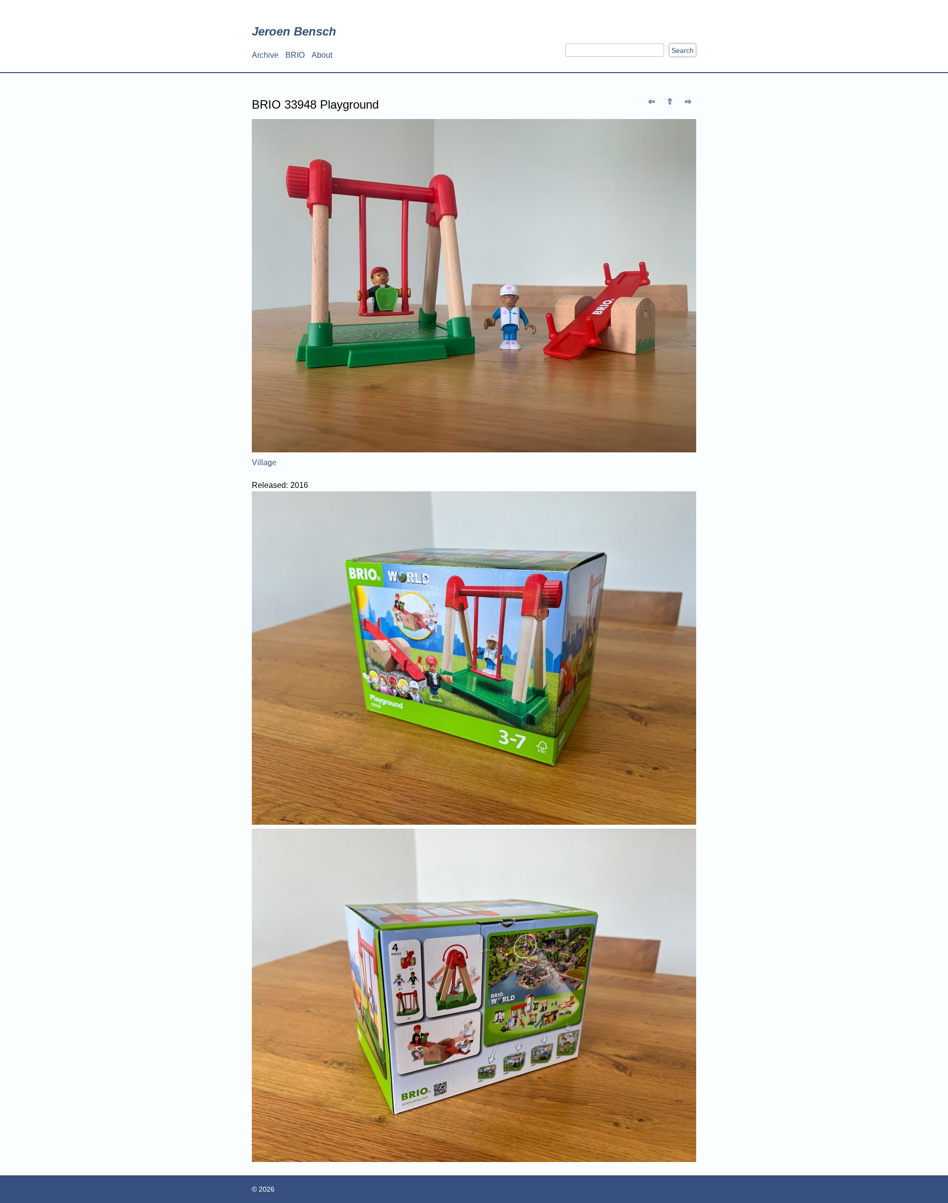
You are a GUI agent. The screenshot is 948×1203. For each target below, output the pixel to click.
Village (264, 462)
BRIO (295, 55)
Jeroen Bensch (294, 31)
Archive (265, 55)
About (322, 55)
